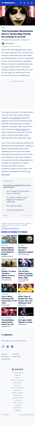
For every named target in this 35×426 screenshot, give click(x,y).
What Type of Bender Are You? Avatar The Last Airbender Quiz (25, 299)
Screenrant (16, 118)
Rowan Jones (5, 305)
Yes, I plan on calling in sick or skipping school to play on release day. (17, 200)
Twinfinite (17, 375)
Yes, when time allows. (14, 206)
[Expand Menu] (28, 3)
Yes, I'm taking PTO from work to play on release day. (18, 192)
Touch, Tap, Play (17, 402)
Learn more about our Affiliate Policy (10, 228)
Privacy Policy (5, 359)
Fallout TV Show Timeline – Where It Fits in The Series (8, 274)
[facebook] (12, 346)
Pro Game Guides (17, 372)
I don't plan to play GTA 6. (15, 210)
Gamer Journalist (17, 392)
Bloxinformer (17, 407)
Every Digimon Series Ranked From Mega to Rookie (7, 251)
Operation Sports (17, 397)
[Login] (32, 3)
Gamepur (17, 377)
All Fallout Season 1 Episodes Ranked (25, 250)
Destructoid (17, 390)
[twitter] (8, 346)
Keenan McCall (6, 326)
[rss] (3, 346)
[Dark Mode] (24, 3)
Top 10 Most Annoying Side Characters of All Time (9, 299)
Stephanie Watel (6, 280)
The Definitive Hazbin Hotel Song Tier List (7, 322)
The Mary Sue (17, 400)
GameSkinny (17, 395)
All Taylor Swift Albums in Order (25, 321)
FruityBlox (17, 405)
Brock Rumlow (21, 129)
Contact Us (15, 354)
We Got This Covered (17, 387)
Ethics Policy (5, 356)
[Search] (21, 3)
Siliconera (17, 385)
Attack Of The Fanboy (17, 380)
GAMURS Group (29, 414)
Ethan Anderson (23, 280)
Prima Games (17, 382)
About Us (4, 354)
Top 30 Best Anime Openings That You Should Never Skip (25, 274)
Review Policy (16, 356)
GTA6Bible (17, 410)
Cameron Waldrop (7, 256)
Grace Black (22, 305)
